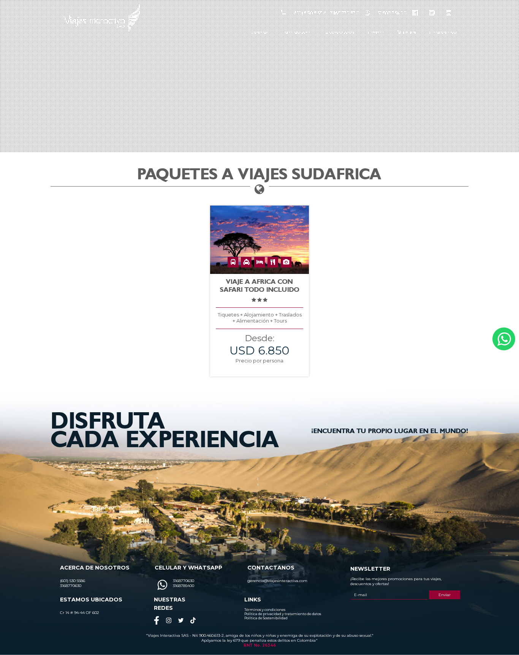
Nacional (259, 32)
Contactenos (443, 32)
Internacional (297, 32)
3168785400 (392, 13)
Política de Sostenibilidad (266, 618)
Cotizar (376, 32)
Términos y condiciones (264, 610)
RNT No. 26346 (260, 645)
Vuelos (407, 32)
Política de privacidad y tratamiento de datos (282, 614)
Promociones (339, 32)
